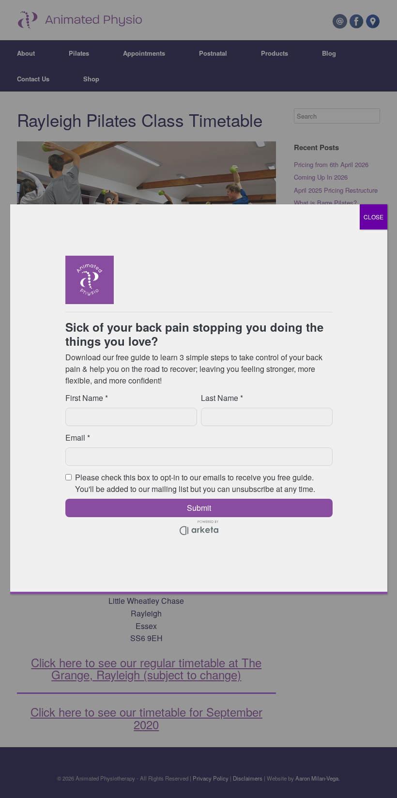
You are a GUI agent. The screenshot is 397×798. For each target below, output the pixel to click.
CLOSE (373, 217)
